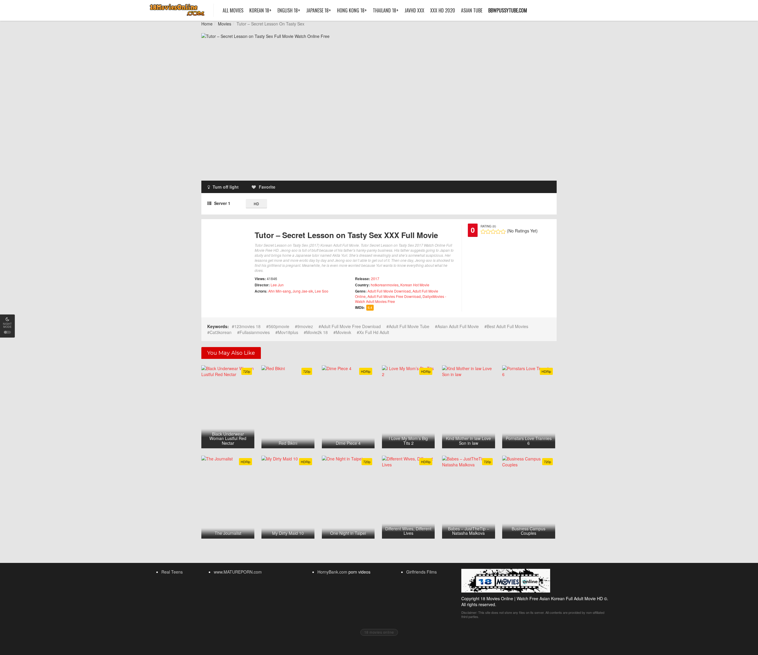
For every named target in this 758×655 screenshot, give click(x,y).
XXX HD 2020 (442, 10)
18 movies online (379, 632)
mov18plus (288, 332)
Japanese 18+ (318, 10)
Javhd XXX (414, 10)
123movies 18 (247, 326)
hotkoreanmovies (385, 284)
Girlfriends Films (421, 572)
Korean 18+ (260, 10)
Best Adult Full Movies (507, 326)
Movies (224, 24)
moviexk (343, 332)
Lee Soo (321, 290)
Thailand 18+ (386, 10)
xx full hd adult (374, 332)
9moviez (305, 326)
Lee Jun (277, 284)
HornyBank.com (332, 572)
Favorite (267, 187)
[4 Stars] (498, 231)
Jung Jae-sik (303, 290)
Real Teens (172, 572)
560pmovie (279, 326)
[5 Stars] (503, 231)
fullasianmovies (255, 332)
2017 (375, 278)
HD (256, 203)
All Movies (233, 10)
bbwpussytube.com (507, 10)
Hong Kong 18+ (352, 10)
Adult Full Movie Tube (409, 326)
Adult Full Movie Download (389, 290)
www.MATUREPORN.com (238, 572)
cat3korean (221, 332)
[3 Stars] (493, 231)
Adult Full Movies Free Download (394, 296)
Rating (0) (488, 226)
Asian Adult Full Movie (458, 326)
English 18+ (288, 10)
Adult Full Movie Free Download (351, 326)
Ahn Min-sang (279, 290)
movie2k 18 (317, 332)
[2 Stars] (488, 231)
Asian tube (471, 10)
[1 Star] (483, 231)
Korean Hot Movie (414, 284)
